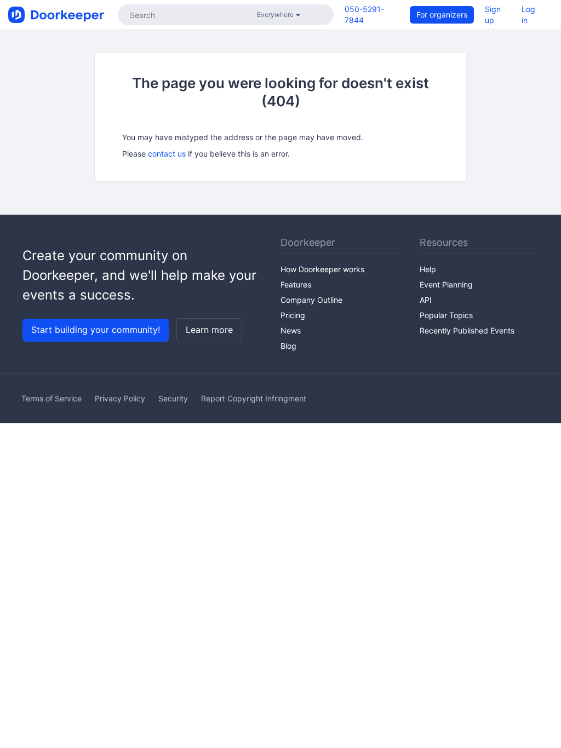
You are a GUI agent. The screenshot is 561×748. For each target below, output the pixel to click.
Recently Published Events (467, 330)
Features (295, 284)
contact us (167, 153)
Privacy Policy (120, 398)
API (426, 299)
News (290, 330)
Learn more (209, 329)
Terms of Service (51, 398)
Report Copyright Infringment (253, 398)
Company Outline (311, 299)
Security (173, 398)
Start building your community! (95, 329)
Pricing (292, 315)
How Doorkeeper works (322, 269)
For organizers (441, 14)
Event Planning (446, 284)
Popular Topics (446, 315)
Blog (288, 345)
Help (428, 269)
